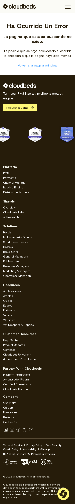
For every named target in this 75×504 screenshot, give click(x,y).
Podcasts (9, 310)
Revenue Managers (16, 266)
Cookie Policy (11, 449)
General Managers (15, 256)
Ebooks (7, 305)
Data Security (53, 445)
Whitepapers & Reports (18, 325)
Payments (9, 178)
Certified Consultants (17, 384)
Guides (8, 301)
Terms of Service (13, 445)
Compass (9, 350)
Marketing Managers (16, 271)
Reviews (8, 417)
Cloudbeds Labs (13, 212)
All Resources (12, 291)
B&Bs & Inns (11, 252)
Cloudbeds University (17, 354)
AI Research (11, 217)
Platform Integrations (17, 374)
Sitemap (45, 449)
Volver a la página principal (37, 65)
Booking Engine (13, 187)
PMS (6, 173)
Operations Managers (17, 276)
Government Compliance (19, 359)
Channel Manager (15, 182)
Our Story (9, 403)
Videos (7, 315)
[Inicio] (19, 6)
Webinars (9, 320)
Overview (9, 207)
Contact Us (10, 422)
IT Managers (11, 261)
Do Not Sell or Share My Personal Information (29, 454)
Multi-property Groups (17, 237)
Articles (8, 296)
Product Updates (14, 345)
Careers (8, 407)
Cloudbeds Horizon (15, 389)
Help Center (11, 340)
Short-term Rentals (16, 242)
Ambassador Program (17, 379)
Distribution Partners (16, 192)
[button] (67, 6)
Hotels (7, 232)
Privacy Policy (34, 445)
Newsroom (10, 412)
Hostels (8, 247)
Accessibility (29, 449)
